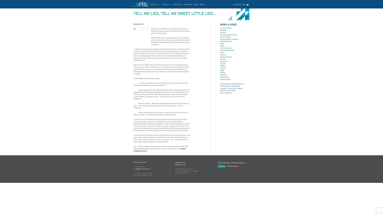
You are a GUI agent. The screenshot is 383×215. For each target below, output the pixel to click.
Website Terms (180, 165)
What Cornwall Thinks (228, 90)
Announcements (225, 28)
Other (222, 46)
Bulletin (223, 32)
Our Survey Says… (226, 48)
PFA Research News (227, 50)
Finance (223, 68)
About (196, 4)
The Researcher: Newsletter (230, 86)
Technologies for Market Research (232, 84)
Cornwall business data (228, 35)
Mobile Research (226, 41)
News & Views (188, 4)
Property (223, 75)
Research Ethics (226, 57)
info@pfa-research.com (143, 169)
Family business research (229, 39)
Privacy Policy (180, 162)
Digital (222, 66)
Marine (222, 72)
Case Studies (178, 4)
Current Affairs (225, 37)
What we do (154, 4)
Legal (222, 70)
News (222, 43)
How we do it (166, 4)
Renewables (224, 77)
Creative (223, 64)
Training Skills (225, 79)
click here (221, 166)
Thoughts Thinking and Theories (231, 88)
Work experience (226, 93)
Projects (223, 55)
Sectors (222, 59)
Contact (202, 4)
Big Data (223, 30)
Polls (222, 52)
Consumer (223, 61)
